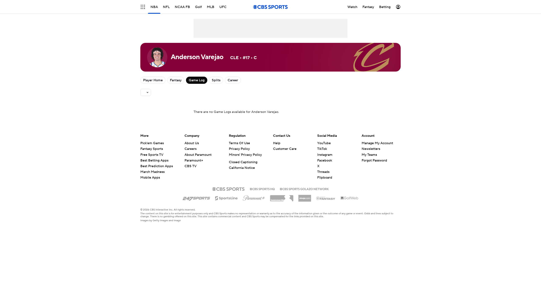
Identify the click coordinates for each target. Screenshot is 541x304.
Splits (216, 80)
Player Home (153, 80)
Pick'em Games (152, 143)
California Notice (242, 168)
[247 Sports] (196, 197)
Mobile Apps (150, 177)
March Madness (152, 172)
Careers (190, 149)
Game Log (197, 80)
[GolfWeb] (349, 198)
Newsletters (371, 149)
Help (276, 143)
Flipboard (324, 177)
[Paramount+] (254, 197)
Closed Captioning (243, 162)
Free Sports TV (151, 155)
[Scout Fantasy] (326, 198)
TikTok (322, 149)
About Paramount (198, 155)
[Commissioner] (281, 197)
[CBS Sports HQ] (262, 188)
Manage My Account (377, 143)
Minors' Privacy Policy (245, 155)
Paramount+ (193, 160)
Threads (323, 172)
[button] (143, 7)
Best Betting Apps (154, 160)
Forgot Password (374, 160)
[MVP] (304, 196)
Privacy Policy (239, 149)
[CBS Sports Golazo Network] (304, 188)
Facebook (324, 160)
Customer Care (284, 149)
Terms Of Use (239, 143)
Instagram (324, 155)
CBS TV (190, 166)
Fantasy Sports (151, 149)
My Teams (369, 155)
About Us (191, 143)
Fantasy (176, 80)
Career (233, 80)
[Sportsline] (226, 197)
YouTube (324, 143)
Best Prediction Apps (156, 166)
